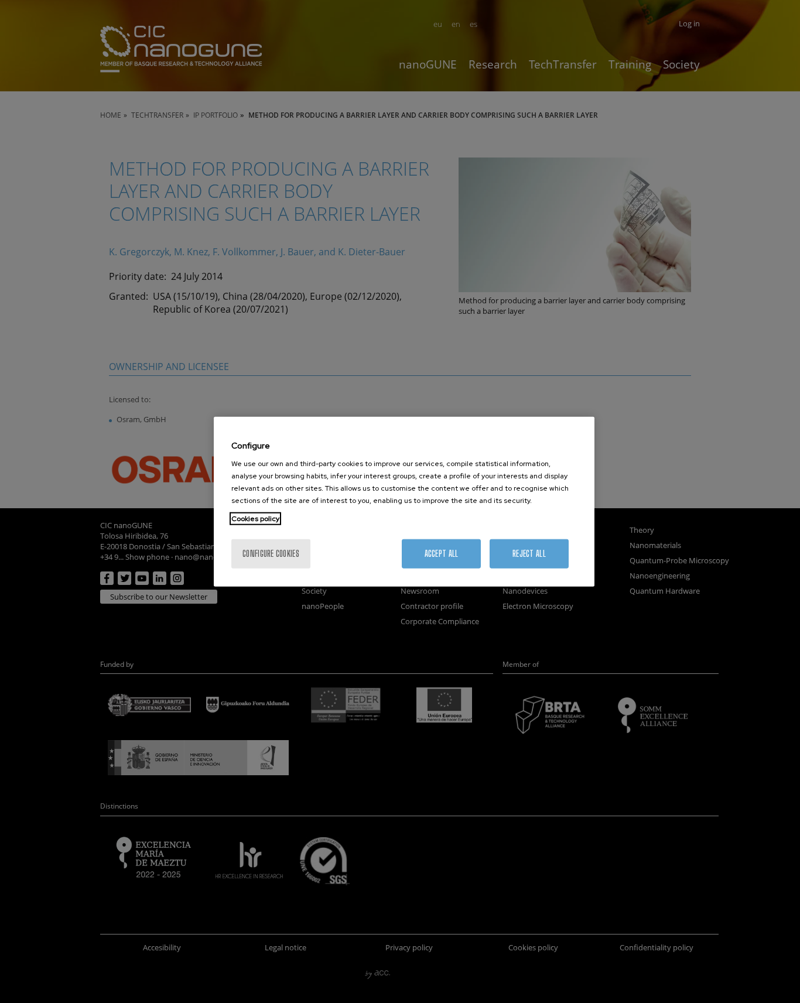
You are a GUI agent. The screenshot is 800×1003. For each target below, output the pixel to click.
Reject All (529, 554)
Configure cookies (270, 554)
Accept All (442, 554)
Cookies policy (255, 518)
